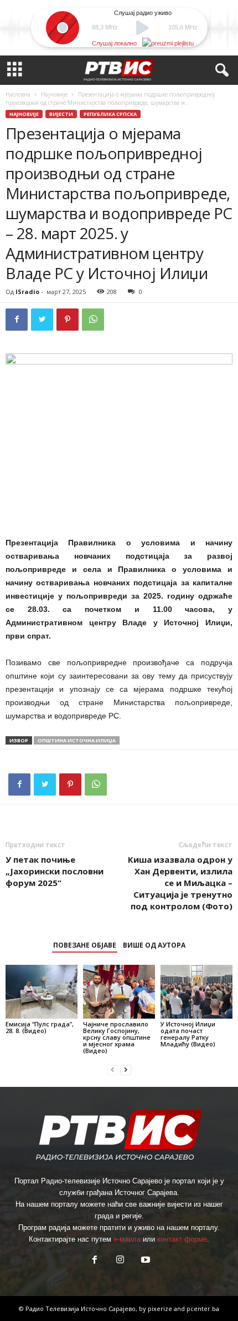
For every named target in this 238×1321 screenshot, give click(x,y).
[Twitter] (42, 319)
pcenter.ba (203, 1308)
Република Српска (110, 114)
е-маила (127, 1239)
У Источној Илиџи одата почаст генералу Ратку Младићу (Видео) (188, 1034)
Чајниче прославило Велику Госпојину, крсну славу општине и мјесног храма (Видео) (117, 1037)
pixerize (161, 1308)
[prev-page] (112, 1069)
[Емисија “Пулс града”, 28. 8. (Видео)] (41, 992)
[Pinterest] (67, 319)
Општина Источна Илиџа (77, 740)
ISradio (27, 291)
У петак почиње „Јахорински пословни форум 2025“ (55, 871)
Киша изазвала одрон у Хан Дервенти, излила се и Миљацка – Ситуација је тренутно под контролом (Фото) (180, 883)
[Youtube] (144, 1261)
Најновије (54, 94)
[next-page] (125, 1069)
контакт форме (182, 1239)
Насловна (18, 94)
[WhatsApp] (93, 319)
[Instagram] (120, 1261)
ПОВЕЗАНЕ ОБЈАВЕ (84, 945)
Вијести (61, 114)
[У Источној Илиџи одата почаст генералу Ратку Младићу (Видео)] (196, 992)
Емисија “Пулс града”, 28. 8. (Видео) (40, 1027)
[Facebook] (17, 319)
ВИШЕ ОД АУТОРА (154, 945)
